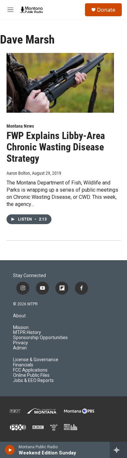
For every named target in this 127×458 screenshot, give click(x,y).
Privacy (20, 342)
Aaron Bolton (18, 173)
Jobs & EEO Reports (33, 380)
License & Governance (35, 359)
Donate (106, 10)
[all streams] (118, 450)
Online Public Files (31, 375)
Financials (23, 365)
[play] (10, 450)
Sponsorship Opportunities (40, 337)
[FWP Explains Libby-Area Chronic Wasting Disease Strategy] (60, 83)
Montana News (20, 126)
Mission (21, 327)
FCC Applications (30, 370)
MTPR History (27, 332)
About (19, 315)
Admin (20, 348)
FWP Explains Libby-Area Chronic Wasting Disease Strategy (56, 147)
